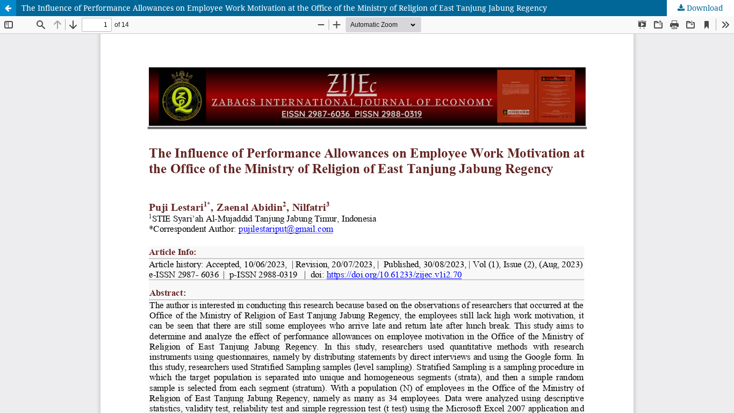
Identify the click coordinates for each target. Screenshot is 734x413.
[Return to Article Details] (8, 8)
